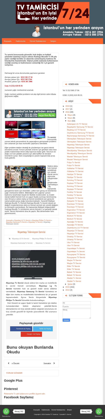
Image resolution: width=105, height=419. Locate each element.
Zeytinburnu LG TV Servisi (77, 228)
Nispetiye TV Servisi (75, 231)
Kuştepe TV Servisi (74, 183)
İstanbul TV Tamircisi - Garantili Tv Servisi (58, 414)
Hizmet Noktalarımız (38, 41)
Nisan (70, 118)
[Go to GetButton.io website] (6, 416)
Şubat (70, 284)
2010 (67, 290)
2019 (67, 106)
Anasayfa (7, 41)
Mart (70, 121)
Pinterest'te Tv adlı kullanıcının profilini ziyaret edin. (24, 394)
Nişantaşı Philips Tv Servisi (42, 239)
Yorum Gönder (14, 373)
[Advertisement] (82, 64)
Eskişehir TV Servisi (75, 198)
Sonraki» (47, 363)
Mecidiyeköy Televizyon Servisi (79, 150)
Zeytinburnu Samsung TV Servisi (80, 133)
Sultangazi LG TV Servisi (77, 124)
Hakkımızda (20, 41)
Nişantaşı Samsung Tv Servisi (22, 243)
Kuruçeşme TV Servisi (76, 254)
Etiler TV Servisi (73, 266)
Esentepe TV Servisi (75, 204)
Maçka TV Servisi (74, 260)
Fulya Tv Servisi (73, 162)
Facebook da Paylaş (23, 329)
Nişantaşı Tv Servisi (43, 243)
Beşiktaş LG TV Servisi (76, 130)
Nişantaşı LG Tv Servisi (20, 239)
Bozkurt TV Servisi (74, 216)
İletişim (53, 41)
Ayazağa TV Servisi (75, 222)
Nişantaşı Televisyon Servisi (78, 145)
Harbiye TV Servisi (74, 174)
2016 (67, 112)
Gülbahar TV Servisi (75, 168)
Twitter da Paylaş (45, 329)
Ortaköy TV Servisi (74, 237)
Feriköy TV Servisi (74, 192)
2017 (67, 109)
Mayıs (70, 115)
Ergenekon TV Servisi (76, 210)
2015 (67, 287)
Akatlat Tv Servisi (74, 278)
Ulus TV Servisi (73, 242)
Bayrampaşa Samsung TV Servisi (80, 136)
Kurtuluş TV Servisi (74, 180)
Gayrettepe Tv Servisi (76, 248)
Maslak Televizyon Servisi (77, 157)
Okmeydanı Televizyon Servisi (79, 139)
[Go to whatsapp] (6, 411)
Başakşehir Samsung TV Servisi (80, 127)
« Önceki (15, 363)
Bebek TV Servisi (74, 272)
